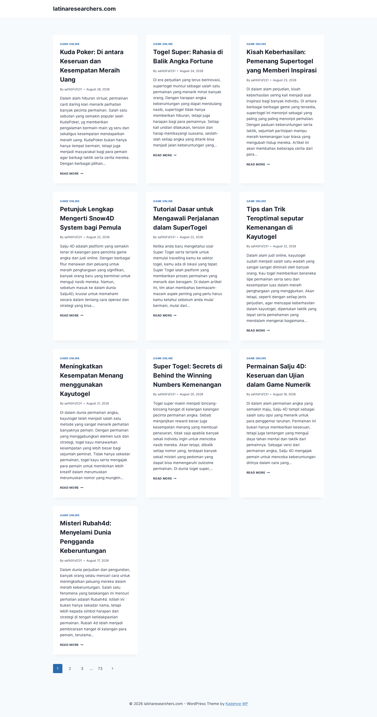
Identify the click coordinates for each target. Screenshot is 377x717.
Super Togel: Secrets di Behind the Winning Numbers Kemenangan (188, 375)
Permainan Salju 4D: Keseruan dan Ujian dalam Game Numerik (279, 375)
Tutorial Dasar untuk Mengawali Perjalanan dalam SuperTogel (186, 218)
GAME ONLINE (70, 44)
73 (100, 668)
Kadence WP (237, 704)
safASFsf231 (73, 89)
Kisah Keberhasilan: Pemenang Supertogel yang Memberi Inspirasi (282, 61)
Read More (71, 173)
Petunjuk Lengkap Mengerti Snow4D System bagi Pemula (90, 218)
